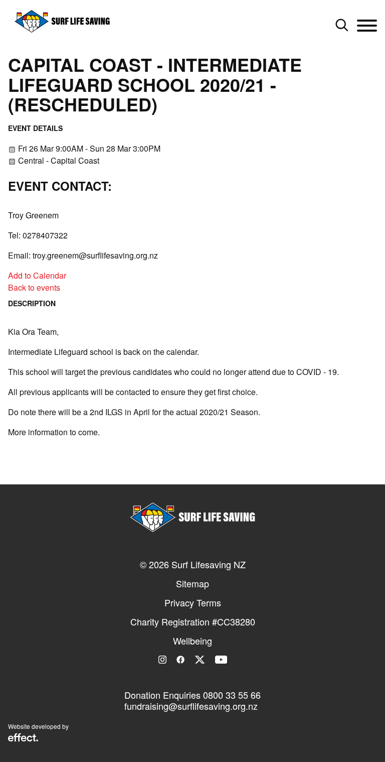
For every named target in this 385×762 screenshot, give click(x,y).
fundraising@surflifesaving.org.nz (191, 705)
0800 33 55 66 (232, 694)
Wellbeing (192, 640)
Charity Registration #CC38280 (192, 621)
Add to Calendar (37, 275)
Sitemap (192, 583)
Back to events (34, 287)
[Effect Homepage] (23, 738)
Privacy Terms (192, 602)
